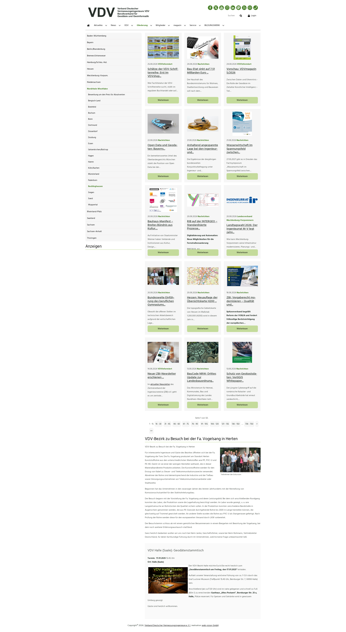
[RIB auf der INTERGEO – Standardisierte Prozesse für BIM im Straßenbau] (202, 200)
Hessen (90, 69)
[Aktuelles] (88, 25)
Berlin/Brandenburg (96, 49)
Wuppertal (93, 204)
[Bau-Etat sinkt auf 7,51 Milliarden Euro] (202, 47)
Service (193, 25)
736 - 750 (249, 424)
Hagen (91, 155)
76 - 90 (195, 424)
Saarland (91, 218)
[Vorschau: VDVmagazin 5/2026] (242, 47)
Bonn (90, 119)
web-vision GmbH (210, 625)
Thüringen (92, 238)
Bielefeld (92, 107)
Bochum (91, 113)
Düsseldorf (92, 131)
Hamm (91, 162)
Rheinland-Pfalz (94, 211)
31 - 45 (167, 424)
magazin (177, 25)
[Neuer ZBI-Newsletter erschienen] (163, 352)
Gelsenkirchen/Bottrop (98, 149)
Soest (90, 198)
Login (253, 15)
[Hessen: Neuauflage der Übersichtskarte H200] (202, 276)
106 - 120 (215, 424)
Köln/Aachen (93, 168)
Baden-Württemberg (96, 36)
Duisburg (92, 137)
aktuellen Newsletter (160, 384)
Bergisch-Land (94, 100)
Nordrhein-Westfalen (97, 89)
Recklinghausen (95, 186)
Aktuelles (98, 25)
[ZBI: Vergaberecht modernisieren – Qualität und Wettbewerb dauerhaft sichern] (242, 276)
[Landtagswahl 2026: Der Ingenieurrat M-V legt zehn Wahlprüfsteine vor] (242, 200)
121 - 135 (225, 424)
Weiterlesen (163, 100)
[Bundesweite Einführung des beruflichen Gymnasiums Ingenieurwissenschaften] (163, 276)
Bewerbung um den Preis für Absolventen (106, 94)
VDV (126, 25)
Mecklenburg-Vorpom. (97, 75)
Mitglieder (160, 25)
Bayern (90, 42)
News (113, 25)
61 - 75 (186, 424)
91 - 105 (204, 424)
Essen (90, 143)
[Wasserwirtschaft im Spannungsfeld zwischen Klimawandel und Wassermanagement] (242, 124)
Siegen (91, 192)
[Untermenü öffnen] (106, 25)
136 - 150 (235, 424)
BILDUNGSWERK (212, 25)
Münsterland (93, 174)
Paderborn (92, 180)
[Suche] (241, 16)
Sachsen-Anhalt (94, 231)
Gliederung (142, 25)
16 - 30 (158, 424)
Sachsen (91, 225)
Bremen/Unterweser (96, 56)
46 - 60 (176, 424)
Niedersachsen (94, 82)
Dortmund (92, 125)
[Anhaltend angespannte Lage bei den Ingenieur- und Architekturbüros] (202, 124)
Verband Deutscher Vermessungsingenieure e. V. (167, 625)
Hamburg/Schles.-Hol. (97, 62)
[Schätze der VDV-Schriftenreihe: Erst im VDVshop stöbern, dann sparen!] (163, 47)
